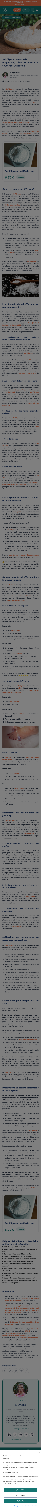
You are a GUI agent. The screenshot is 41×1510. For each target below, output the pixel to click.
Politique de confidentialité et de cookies (26, 1506)
